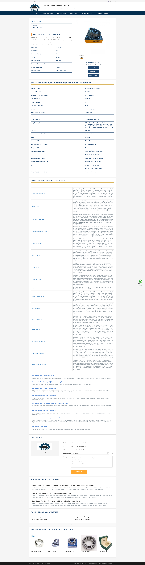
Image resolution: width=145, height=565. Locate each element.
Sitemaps (48, 563)
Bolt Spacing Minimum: (38, 158)
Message (65, 457)
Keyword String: (36, 141)
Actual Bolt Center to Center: (39, 172)
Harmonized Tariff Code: (38, 134)
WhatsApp (93, 71)
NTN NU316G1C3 (36, 255)
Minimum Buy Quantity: (38, 54)
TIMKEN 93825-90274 (38, 219)
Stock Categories (48, 13)
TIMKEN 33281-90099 (38, 342)
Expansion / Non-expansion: (39, 95)
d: (31, 165)
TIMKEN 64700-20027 (38, 353)
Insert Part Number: (37, 105)
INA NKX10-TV (36, 330)
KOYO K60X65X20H (38, 296)
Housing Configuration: (38, 112)
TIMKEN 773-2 (36, 267)
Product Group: (35, 60)
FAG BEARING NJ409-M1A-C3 (40, 231)
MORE (71, 524)
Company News (61, 13)
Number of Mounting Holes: (39, 64)
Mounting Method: (36, 67)
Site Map (43, 563)
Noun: (32, 137)
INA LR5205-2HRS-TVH (39, 364)
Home (37, 13)
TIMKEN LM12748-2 (37, 288)
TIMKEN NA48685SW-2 (39, 193)
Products (35, 17)
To (63, 446)
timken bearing (73, 13)
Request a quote (36, 1)
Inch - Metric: (35, 116)
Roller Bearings (41, 17)
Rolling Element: (36, 88)
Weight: (33, 57)
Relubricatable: (35, 102)
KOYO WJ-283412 (37, 280)
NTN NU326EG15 (37, 319)
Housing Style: (35, 70)
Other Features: (35, 119)
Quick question (67, 453)
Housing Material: (36, 92)
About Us (31, 563)
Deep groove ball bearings (88, 13)
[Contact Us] (141, 282)
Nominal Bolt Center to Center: (40, 162)
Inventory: (34, 51)
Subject (64, 450)
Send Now (78, 472)
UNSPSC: (33, 130)
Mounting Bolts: (35, 99)
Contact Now (93, 68)
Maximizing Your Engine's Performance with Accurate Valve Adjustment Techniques (63, 485)
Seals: (33, 109)
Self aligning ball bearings (104, 13)
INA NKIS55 (35, 206)
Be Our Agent (93, 75)
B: (31, 155)
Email (64, 443)
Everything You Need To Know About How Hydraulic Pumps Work (56, 501)
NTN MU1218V (36, 308)
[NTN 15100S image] (93, 37)
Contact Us (37, 563)
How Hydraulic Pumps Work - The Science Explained (51, 493)
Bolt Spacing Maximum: (38, 151)
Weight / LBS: (35, 148)
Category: (34, 47)
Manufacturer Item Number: (39, 144)
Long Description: (36, 123)
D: (31, 168)
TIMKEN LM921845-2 (38, 243)
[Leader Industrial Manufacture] (35, 7)
